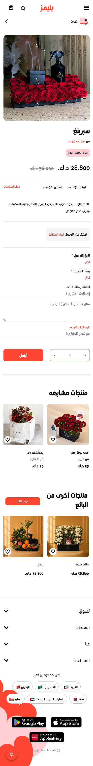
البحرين (25, 687)
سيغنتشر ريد (35, 452)
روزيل (40, 564)
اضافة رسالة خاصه (78, 287)
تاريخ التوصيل (80, 255)
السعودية (49, 687)
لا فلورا (36, 459)
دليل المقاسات (11, 186)
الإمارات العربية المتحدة (49, 699)
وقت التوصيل (80, 271)
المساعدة (81, 660)
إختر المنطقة (56, 234)
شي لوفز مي (80, 452)
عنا (87, 644)
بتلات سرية (82, 564)
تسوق (84, 611)
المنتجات (82, 627)
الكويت (73, 687)
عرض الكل (22, 501)
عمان (18, 699)
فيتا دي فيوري (76, 141)
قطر (80, 699)
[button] (86, 8)
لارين (83, 459)
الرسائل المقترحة (80, 327)
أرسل (23, 355)
